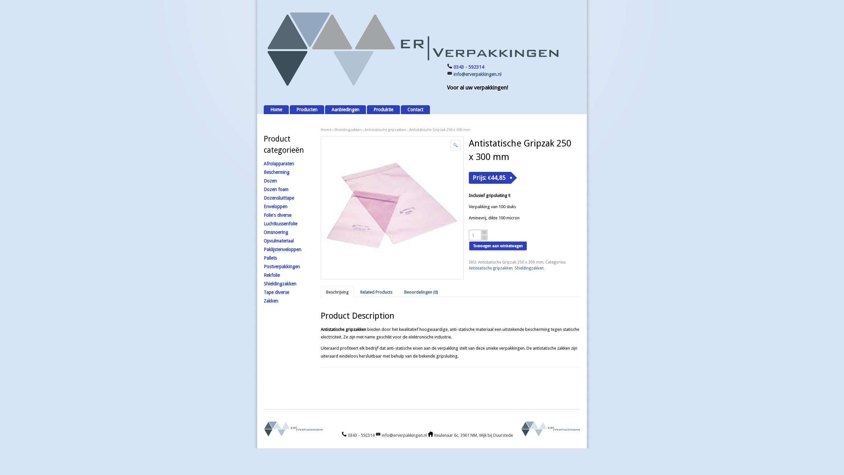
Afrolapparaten (279, 163)
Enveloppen (275, 206)
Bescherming (276, 172)
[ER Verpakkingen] (412, 86)
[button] (455, 145)
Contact (415, 109)
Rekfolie (272, 275)
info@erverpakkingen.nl (477, 74)
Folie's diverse (277, 215)
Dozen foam (276, 189)
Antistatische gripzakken (385, 130)
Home (276, 109)
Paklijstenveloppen (282, 249)
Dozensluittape (279, 198)
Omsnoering (276, 232)
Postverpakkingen (282, 266)
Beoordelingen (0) (421, 292)
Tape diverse (276, 292)
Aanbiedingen (345, 109)
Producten (306, 109)
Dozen (270, 180)
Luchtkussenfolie (280, 223)
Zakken (271, 300)
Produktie (383, 109)
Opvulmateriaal (279, 240)
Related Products (376, 292)
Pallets (270, 258)
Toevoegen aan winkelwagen (498, 245)
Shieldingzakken (348, 130)
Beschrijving (337, 292)
